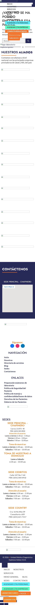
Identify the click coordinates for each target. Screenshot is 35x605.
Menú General (13, 12)
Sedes (9, 17)
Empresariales (14, 35)
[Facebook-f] (12, 346)
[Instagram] (18, 346)
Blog (9, 14)
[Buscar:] (13, 41)
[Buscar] (28, 41)
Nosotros (11, 7)
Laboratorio (14, 38)
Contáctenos (13, 20)
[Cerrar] (5, 565)
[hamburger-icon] (31, 3)
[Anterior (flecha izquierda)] (2, 604)
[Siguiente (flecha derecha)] (6, 604)
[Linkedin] (23, 346)
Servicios (11, 9)
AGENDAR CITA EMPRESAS (17, 27)
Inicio (9, 4)
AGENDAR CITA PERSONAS (17, 23)
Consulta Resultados (17, 31)
